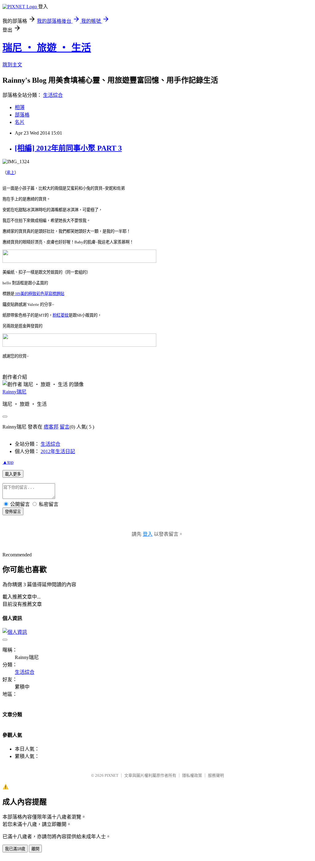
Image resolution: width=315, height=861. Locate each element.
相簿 (20, 107)
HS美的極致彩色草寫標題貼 (39, 293)
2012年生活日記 (58, 451)
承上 (10, 172)
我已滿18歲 (15, 849)
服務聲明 (216, 775)
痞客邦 (51, 426)
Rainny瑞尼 (14, 391)
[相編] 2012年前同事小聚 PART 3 (68, 148)
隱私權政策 (192, 775)
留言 (65, 426)
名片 (20, 122)
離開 (35, 849)
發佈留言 (13, 511)
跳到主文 (12, 64)
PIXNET (111, 775)
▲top (8, 462)
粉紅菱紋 (61, 315)
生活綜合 (53, 95)
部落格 (22, 114)
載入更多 (13, 474)
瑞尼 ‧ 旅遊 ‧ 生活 (46, 47)
